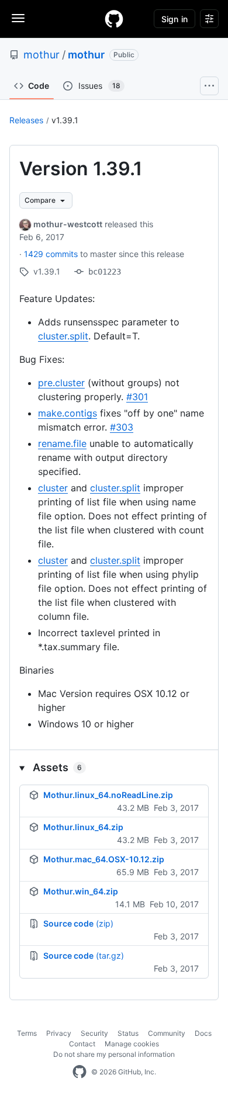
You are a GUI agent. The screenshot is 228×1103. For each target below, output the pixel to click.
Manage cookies (132, 1043)
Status (128, 1033)
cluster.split (63, 336)
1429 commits (52, 254)
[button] (114, 767)
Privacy (58, 1033)
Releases (26, 120)
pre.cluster (61, 383)
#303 (121, 427)
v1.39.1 (64, 120)
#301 (137, 397)
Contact (82, 1043)
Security (94, 1033)
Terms (27, 1033)
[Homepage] (114, 18)
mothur (41, 54)
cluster (53, 488)
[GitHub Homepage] (79, 1072)
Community (166, 1033)
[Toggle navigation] (18, 18)
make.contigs (67, 413)
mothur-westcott (67, 224)
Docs (203, 1033)
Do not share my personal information (114, 1054)
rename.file (62, 443)
